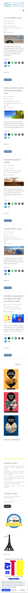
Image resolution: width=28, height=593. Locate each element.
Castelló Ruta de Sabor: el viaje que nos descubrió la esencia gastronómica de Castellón (14, 468)
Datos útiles (8, 101)
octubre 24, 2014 (17, 304)
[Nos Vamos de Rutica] (14, 4)
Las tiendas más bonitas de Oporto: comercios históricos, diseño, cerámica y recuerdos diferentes (14, 473)
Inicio (14, 26)
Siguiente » (18, 364)
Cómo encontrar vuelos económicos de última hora (13, 90)
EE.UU (5, 172)
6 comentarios (9, 311)
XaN (9, 304)
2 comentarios (9, 243)
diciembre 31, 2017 (10, 23)
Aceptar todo (6, 590)
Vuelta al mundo (15, 172)
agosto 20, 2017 (9, 99)
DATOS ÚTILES (9, 26)
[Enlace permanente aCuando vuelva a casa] (14, 250)
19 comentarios (10, 32)
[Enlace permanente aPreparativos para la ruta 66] (14, 181)
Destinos (19, 170)
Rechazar (14, 590)
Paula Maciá (11, 21)
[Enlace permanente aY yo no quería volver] (14, 39)
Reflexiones (7, 28)
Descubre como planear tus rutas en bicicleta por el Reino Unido (13, 298)
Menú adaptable (23, 10)
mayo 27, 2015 (9, 234)
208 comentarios (10, 175)
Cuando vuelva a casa (12, 229)
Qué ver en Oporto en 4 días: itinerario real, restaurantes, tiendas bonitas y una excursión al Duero (14, 478)
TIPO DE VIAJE (13, 28)
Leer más (8, 80)
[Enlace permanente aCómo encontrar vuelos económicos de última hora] (14, 114)
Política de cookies (12, 586)
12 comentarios (10, 107)
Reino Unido (10, 309)
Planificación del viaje (12, 103)
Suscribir (7, 506)
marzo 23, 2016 (9, 168)
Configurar (22, 590)
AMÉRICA (8, 170)
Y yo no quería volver (13, 18)
